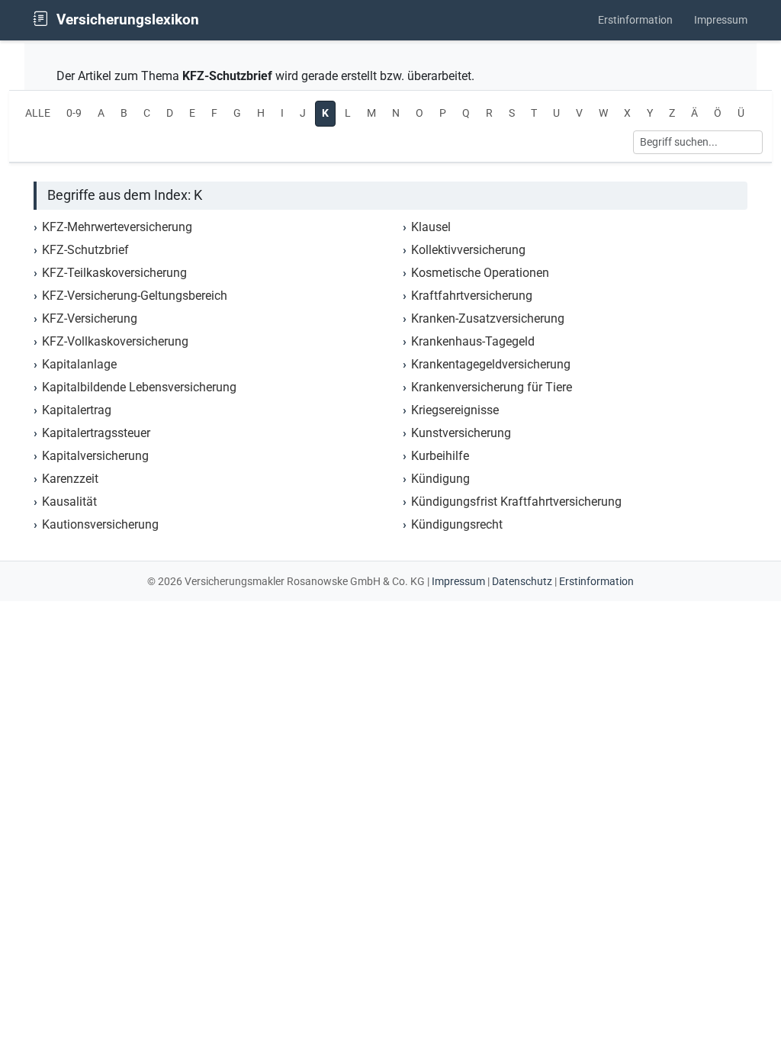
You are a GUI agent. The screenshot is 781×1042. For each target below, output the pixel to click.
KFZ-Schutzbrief (85, 250)
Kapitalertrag (76, 410)
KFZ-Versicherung (89, 318)
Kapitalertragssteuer (96, 433)
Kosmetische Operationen (480, 272)
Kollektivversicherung (468, 250)
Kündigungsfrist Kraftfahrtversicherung (516, 501)
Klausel (431, 227)
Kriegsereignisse (455, 410)
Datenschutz (522, 581)
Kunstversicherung (461, 433)
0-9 (74, 113)
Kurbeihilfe (440, 456)
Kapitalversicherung (95, 456)
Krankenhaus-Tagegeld (473, 341)
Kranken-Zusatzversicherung (487, 318)
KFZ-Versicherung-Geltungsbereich (134, 295)
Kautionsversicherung (100, 524)
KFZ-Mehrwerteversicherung (117, 227)
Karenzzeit (70, 478)
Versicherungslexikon (126, 19)
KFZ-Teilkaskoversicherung (114, 272)
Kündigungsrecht (457, 524)
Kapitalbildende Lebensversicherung (139, 387)
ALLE (37, 113)
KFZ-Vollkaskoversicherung (115, 341)
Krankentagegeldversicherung (490, 364)
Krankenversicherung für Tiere (491, 387)
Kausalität (69, 501)
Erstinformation (635, 20)
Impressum (720, 20)
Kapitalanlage (79, 364)
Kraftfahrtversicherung (471, 295)
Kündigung (440, 478)
